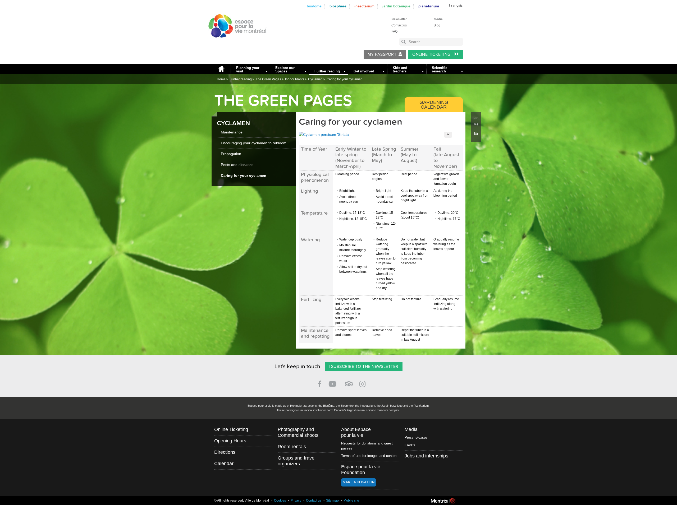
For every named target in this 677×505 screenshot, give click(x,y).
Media (438, 19)
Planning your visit (247, 69)
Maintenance (232, 132)
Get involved (364, 71)
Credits (410, 445)
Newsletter (399, 19)
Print (476, 134)
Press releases (416, 437)
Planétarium (428, 6)
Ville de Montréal (443, 500)
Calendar (224, 463)
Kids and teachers (400, 69)
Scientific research (439, 69)
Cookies (280, 500)
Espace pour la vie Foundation (360, 469)
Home (221, 69)
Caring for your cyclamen (345, 79)
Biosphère (338, 6)
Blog (437, 25)
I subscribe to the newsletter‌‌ (364, 366)
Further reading (327, 71)
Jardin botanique (396, 6)
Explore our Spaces (285, 69)
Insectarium (364, 6)
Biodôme (314, 6)
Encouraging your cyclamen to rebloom (253, 143)
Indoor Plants (294, 79)
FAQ (394, 31)
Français (456, 5)
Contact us (399, 25)
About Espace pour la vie (356, 432)
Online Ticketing (432, 54)
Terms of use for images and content (369, 456)
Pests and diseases (237, 165)
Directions (224, 452)
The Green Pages (268, 79)
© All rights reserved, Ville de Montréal (241, 500)
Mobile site (351, 500)
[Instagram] (363, 383)
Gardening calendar (433, 105)
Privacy (296, 500)
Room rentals (292, 446)
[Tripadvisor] (348, 382)
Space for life (235, 42)
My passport (382, 54)
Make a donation (358, 482)
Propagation (231, 154)
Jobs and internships (426, 455)
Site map (332, 500)
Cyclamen (315, 79)
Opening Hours (230, 440)
